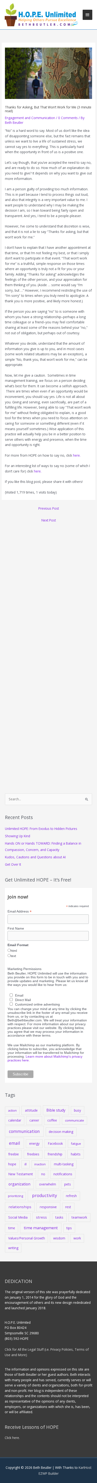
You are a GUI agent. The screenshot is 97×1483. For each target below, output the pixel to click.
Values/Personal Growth (26, 1238)
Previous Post (48, 508)
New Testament (20, 1174)
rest (68, 1207)
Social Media (18, 1217)
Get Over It (13, 864)
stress (41, 1217)
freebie (13, 1154)
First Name (16, 928)
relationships (19, 1206)
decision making (61, 1131)
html (14, 951)
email (14, 1143)
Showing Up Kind (17, 836)
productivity (44, 1195)
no (43, 1174)
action (12, 1110)
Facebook (55, 1143)
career (34, 1120)
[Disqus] (48, 584)
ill (25, 1164)
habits (76, 1154)
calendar (14, 1120)
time (11, 1228)
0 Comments (68, 118)
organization (19, 1184)
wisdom (59, 1238)
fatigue (76, 1143)
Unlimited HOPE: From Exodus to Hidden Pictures (41, 828)
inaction (40, 1164)
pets (67, 1184)
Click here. (12, 1437)
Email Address (20, 911)
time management (41, 1227)
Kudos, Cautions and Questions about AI (35, 857)
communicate (74, 1120)
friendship (55, 1154)
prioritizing (15, 1196)
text (13, 956)
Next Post (48, 520)
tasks (59, 1217)
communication (24, 1131)
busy (77, 1110)
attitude (31, 1110)
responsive (48, 1206)
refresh (71, 1196)
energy (34, 1143)
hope (12, 1164)
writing (13, 1248)
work (77, 1238)
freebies (33, 1154)
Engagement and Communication (30, 118)
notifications (62, 1174)
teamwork (79, 1217)
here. (77, 455)
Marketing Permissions (24, 969)
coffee (52, 1120)
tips (69, 1228)
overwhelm (47, 1184)
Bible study (55, 1110)
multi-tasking (63, 1164)
